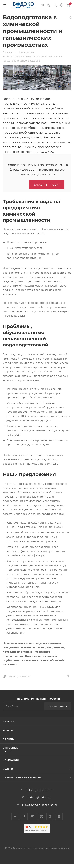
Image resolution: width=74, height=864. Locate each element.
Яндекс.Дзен (59, 816)
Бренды (8, 739)
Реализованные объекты (22, 777)
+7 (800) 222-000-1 (37, 790)
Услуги (8, 730)
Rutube (41, 816)
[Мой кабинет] (61, 5)
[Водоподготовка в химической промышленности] (37, 77)
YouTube (32, 816)
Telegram (24, 816)
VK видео (50, 816)
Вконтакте (15, 816)
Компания (11, 760)
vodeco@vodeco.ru (39, 797)
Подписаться (58, 706)
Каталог (9, 721)
